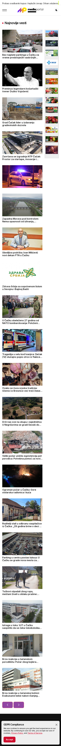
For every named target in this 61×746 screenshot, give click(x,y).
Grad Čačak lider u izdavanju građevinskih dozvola (18, 124)
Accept (9, 739)
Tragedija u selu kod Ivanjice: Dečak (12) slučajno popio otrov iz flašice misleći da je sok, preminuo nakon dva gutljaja (22, 358)
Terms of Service (35, 733)
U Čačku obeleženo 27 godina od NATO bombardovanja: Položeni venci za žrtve (20, 323)
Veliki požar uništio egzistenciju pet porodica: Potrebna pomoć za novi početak (22, 458)
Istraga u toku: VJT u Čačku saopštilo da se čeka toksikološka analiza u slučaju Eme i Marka (21, 628)
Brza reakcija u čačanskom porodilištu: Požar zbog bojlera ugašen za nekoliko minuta (19, 662)
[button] (56, 725)
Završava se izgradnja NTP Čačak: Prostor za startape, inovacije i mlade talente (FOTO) (21, 159)
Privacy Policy (17, 733)
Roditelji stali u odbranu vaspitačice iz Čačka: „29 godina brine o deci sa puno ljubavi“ (22, 526)
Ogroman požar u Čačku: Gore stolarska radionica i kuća (19, 491)
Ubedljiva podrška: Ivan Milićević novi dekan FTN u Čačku (20, 254)
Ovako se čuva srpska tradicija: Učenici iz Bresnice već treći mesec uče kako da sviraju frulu (22, 391)
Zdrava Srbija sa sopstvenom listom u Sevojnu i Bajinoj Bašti (22, 288)
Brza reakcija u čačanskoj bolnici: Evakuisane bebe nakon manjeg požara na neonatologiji (20, 696)
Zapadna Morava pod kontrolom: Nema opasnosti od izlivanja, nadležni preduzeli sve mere (20, 221)
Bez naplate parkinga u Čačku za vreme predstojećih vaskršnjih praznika (20, 57)
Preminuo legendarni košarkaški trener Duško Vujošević (20, 90)
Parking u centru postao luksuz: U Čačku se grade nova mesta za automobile (21, 560)
